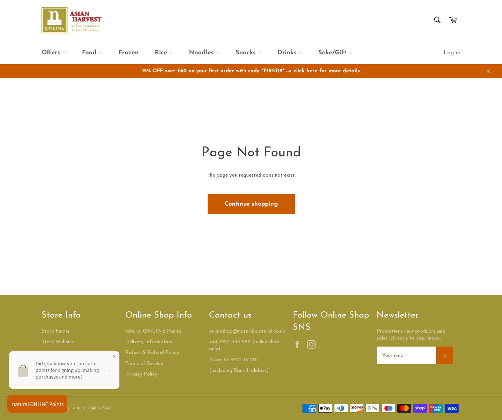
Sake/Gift (333, 53)
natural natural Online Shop (84, 408)
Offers (52, 53)
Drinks (288, 53)
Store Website (58, 342)
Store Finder (56, 331)
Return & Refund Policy (152, 352)
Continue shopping (251, 204)
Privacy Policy (141, 374)
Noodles (202, 53)
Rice (162, 53)
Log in (452, 53)
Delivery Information (148, 342)
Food (90, 53)
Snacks (247, 53)
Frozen (128, 53)
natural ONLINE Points (153, 331)
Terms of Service (144, 363)
